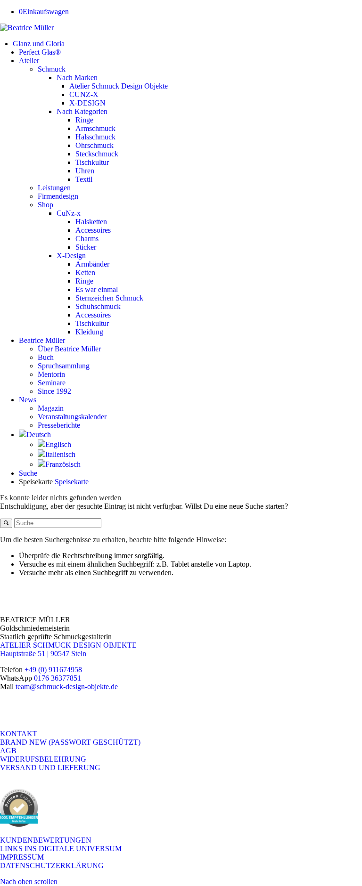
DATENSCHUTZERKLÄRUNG (52, 866)
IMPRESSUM (22, 857)
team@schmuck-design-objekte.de (67, 687)
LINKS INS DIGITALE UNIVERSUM (61, 849)
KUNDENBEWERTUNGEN (45, 840)
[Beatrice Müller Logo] (27, 28)
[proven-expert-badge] (19, 824)
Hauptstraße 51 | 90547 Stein (43, 654)
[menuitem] (187, 44)
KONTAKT (18, 734)
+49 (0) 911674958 (53, 670)
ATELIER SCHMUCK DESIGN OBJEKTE (68, 645)
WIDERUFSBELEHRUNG (43, 759)
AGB (8, 751)
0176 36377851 (57, 678)
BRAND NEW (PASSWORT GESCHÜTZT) (70, 742)
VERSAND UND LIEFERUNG (50, 768)
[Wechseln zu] (35, 435)
